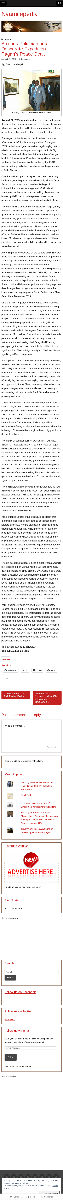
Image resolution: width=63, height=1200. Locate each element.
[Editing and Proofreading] (42, 1177)
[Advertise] (7, 1177)
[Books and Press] (56, 1177)
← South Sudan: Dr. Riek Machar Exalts (14, 695)
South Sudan (27, 795)
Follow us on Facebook (20, 992)
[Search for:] (31, 972)
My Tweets (10, 1019)
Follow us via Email (17, 1030)
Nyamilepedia (19, 14)
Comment (51, 747)
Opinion (8, 39)
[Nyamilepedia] (31, 26)
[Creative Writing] (35, 1177)
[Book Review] (28, 1177)
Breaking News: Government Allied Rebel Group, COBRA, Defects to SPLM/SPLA (37, 786)
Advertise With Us (17, 845)
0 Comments (24, 59)
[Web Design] (14, 1177)
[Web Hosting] (21, 1177)
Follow (10, 1057)
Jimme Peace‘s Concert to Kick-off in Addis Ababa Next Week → (46, 697)
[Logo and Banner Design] (49, 1177)
